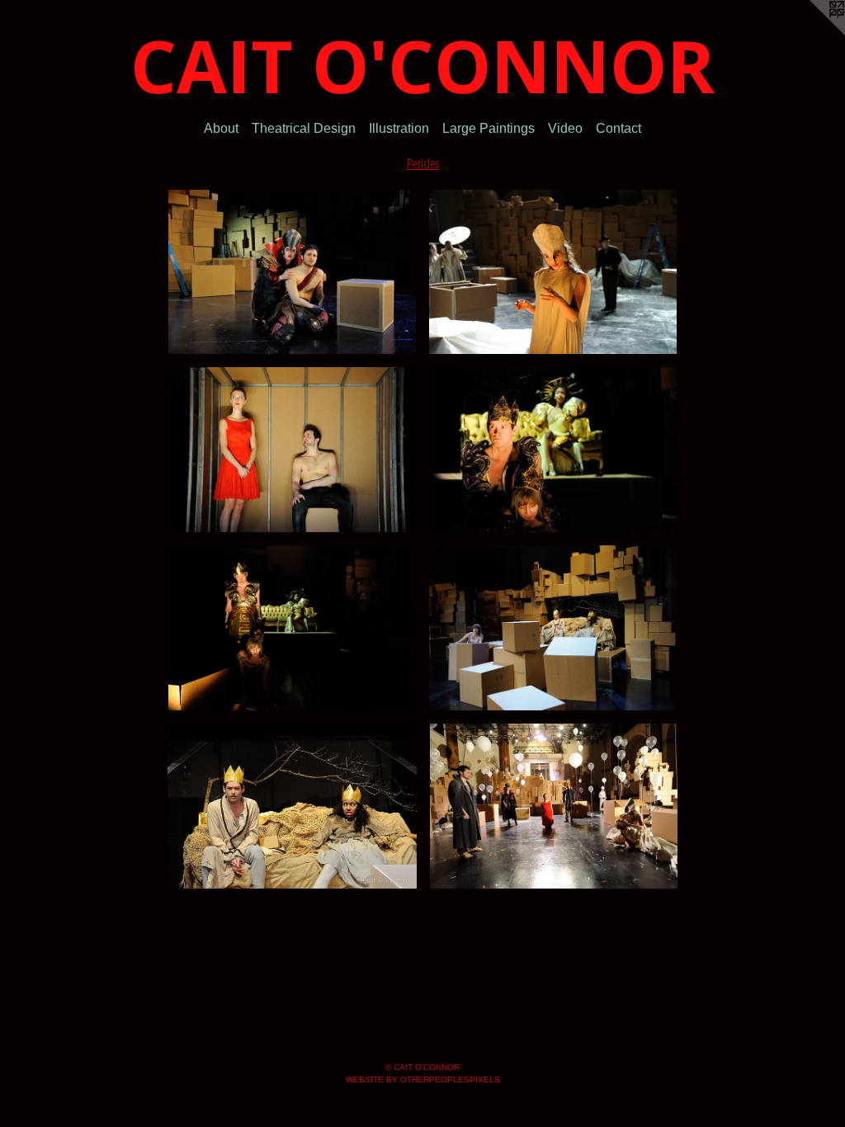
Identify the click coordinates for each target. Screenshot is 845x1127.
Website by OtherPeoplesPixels (423, 1079)
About (221, 129)
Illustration (399, 129)
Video (565, 129)
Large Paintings (488, 129)
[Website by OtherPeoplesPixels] (812, 33)
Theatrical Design (304, 129)
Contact (618, 129)
